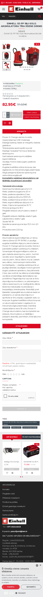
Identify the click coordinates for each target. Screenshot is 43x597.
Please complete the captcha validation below (9, 387)
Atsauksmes (21, 326)
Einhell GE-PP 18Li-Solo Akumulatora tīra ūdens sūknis (20, 423)
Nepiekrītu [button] (31, 587)
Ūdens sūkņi (16, 427)
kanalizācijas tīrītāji (29, 427)
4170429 (6, 427)
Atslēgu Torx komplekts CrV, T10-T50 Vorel (12, 462)
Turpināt (20, 409)
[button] (20, 67)
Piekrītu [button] (10, 587)
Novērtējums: (8, 370)
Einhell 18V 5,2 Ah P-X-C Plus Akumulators (32, 462)
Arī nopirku (12, 437)
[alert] (21, 579)
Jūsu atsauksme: (9, 348)
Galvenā (21, 31)
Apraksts (21, 131)
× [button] (40, 565)
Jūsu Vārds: (7, 338)
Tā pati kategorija (31, 437)
